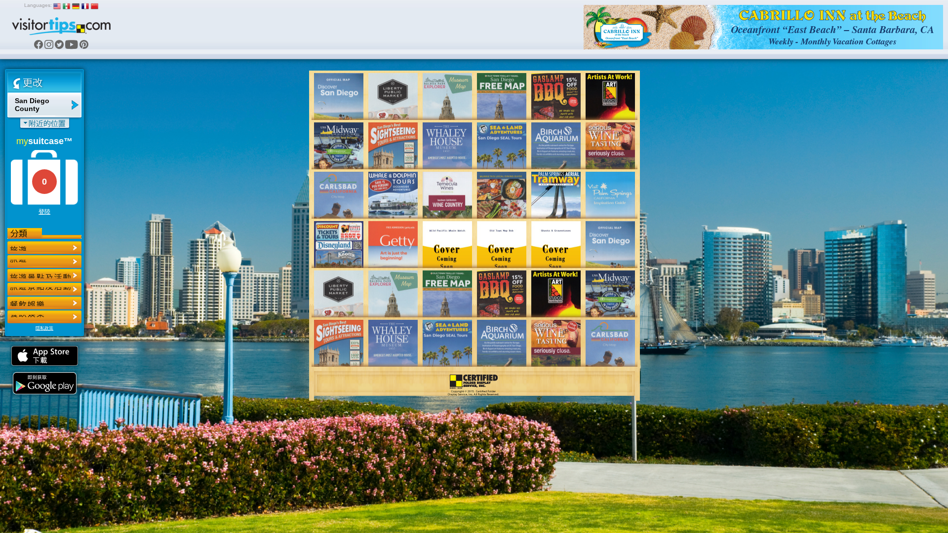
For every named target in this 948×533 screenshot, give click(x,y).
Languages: (38, 5)
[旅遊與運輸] (44, 303)
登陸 (44, 211)
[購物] (44, 289)
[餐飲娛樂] (44, 275)
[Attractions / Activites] (44, 261)
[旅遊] (44, 247)
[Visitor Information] (44, 316)
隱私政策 (44, 328)
